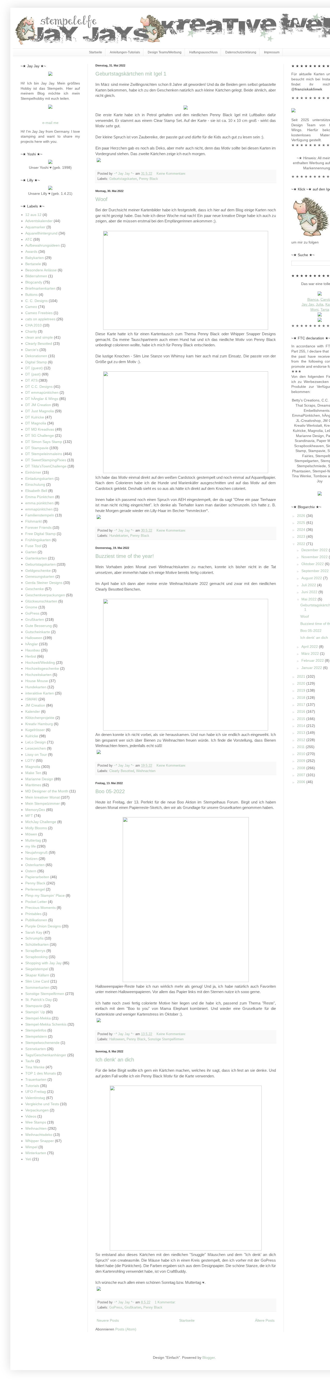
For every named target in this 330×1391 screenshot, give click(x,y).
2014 (301, 726)
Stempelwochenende (42, 1043)
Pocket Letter (36, 902)
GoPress (115, 1307)
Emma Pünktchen (39, 497)
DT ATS (31, 380)
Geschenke (34, 589)
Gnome (31, 607)
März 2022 (310, 653)
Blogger (208, 1357)
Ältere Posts (265, 1320)
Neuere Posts (108, 1320)
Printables (33, 914)
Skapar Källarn (37, 975)
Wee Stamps (35, 1122)
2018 (301, 698)
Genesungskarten (39, 576)
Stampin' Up (35, 1012)
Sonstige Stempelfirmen (166, 1039)
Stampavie (34, 1006)
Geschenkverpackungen (45, 595)
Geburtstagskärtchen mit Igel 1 (130, 74)
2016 (301, 711)
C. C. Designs (36, 301)
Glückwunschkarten (41, 601)
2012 (301, 740)
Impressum (271, 52)
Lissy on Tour (36, 754)
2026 (301, 516)
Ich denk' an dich (114, 1059)
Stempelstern (36, 1036)
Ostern (30, 871)
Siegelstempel (36, 969)
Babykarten (34, 258)
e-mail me (50, 123)
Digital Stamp (36, 362)
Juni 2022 (309, 592)
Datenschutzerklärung (240, 52)
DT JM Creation (38, 405)
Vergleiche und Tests (42, 1104)
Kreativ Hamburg (39, 724)
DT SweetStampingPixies (45, 460)
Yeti (28, 1159)
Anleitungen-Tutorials (125, 52)
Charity (31, 331)
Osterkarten (35, 865)
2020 (301, 683)
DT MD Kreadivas (39, 429)
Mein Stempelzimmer (42, 803)
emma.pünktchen (39, 503)
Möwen (31, 834)
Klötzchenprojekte (39, 718)
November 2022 (315, 557)
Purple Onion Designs (43, 926)
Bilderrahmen (36, 276)
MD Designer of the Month (46, 791)
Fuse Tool (33, 546)
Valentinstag (35, 1098)
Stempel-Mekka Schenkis (46, 1024)
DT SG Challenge (39, 435)
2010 (301, 754)
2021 (301, 676)
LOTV (30, 760)
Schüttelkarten (37, 944)
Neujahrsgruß (36, 852)
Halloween (117, 1039)
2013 (301, 733)
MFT (29, 816)
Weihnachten (145, 771)
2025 (301, 523)
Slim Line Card (37, 981)
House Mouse (36, 681)
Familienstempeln (39, 515)
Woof (101, 199)
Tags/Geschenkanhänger (45, 1055)
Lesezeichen (35, 748)
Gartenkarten (36, 558)
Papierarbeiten (37, 877)
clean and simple (39, 337)
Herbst (30, 656)
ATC (28, 239)
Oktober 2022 (313, 564)
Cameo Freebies (39, 313)
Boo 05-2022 (110, 791)
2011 (301, 747)
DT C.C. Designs (39, 386)
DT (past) (33, 374)
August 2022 (312, 578)
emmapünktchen (39, 509)
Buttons (31, 294)
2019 (301, 690)
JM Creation (35, 705)
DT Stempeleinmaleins (43, 454)
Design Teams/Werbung (165, 52)
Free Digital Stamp (40, 534)
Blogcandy (33, 282)
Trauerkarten (35, 1079)
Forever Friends (38, 527)
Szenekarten (35, 1049)
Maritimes (33, 785)
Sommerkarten (37, 987)
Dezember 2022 (315, 550)
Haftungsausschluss (203, 52)
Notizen (31, 859)
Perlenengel (35, 889)
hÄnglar (31, 644)
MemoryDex (35, 810)
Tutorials (32, 1086)
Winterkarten (35, 1153)
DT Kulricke (34, 417)
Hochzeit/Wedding (40, 662)
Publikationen (36, 920)
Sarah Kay (33, 932)
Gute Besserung (38, 626)
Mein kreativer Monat (42, 797)
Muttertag (33, 840)
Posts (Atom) (125, 1329)
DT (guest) (34, 368)
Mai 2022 (309, 599)
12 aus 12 (33, 215)
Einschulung (35, 484)
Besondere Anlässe (41, 270)
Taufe (29, 1061)
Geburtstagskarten (123, 179)
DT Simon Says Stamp (43, 442)
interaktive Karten (39, 693)
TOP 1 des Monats (40, 1073)
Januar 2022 (312, 668)
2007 (301, 775)
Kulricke (31, 736)
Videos (30, 1116)
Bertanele (33, 264)
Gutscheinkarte (37, 632)
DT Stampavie (36, 448)
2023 (301, 536)
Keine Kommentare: (171, 173)
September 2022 (315, 571)
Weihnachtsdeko (38, 1135)
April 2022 (310, 646)
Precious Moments (40, 908)
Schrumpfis (34, 938)
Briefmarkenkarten (40, 288)
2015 (301, 719)
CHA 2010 (33, 325)
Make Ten (33, 773)
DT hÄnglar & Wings (41, 399)
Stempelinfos (35, 1030)
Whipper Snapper (39, 1141)
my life (30, 846)
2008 (301, 768)
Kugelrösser (35, 730)
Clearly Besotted (121, 771)
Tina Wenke (35, 1067)
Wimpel (31, 1147)
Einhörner (33, 472)
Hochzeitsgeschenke (42, 668)
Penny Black (148, 179)
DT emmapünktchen (42, 392)
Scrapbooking (36, 957)
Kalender (32, 711)
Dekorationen (36, 356)
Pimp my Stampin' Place (45, 895)
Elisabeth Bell (36, 491)
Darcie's (31, 350)
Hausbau (32, 650)
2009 (301, 761)
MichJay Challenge (40, 822)
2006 (301, 782)
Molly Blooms (36, 828)
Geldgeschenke (38, 570)
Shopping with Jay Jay (43, 963)
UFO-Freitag (35, 1092)
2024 (301, 529)
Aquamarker (35, 227)
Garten (31, 552)
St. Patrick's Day (38, 1000)
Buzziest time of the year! (124, 556)
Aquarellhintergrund (41, 233)
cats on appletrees (40, 319)
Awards (31, 251)
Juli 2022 (309, 585)
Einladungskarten (39, 478)
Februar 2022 (313, 660)
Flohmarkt (33, 521)
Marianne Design (39, 779)
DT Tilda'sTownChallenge (46, 466)
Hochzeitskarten (38, 675)
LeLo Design (35, 742)
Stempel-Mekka (38, 1018)
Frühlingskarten (38, 540)
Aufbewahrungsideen (42, 245)
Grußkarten (133, 1307)
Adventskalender (39, 221)
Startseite (95, 52)
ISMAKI (31, 699)
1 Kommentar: (166, 1302)
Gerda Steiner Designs (43, 583)
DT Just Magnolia (39, 411)
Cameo (31, 307)
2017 (301, 704)
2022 (301, 544)
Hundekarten (118, 536)
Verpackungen (37, 1110)
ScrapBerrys (35, 951)
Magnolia (32, 767)
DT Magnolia (35, 423)
